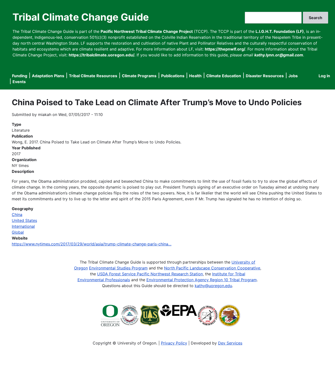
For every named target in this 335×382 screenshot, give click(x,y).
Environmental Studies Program (118, 268)
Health (195, 75)
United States (24, 220)
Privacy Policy (174, 343)
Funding (19, 75)
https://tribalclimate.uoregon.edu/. (102, 54)
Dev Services (230, 343)
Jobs (293, 75)
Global (18, 232)
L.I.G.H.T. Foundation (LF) (280, 31)
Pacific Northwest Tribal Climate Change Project (147, 31)
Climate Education (223, 75)
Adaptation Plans (48, 75)
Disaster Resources (265, 75)
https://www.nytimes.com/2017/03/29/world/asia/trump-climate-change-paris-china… (91, 244)
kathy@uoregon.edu (213, 285)
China (17, 214)
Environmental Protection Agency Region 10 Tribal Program (201, 279)
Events (19, 81)
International (23, 226)
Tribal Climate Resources (93, 75)
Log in (324, 75)
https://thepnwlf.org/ (225, 49)
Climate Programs (139, 75)
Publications (172, 75)
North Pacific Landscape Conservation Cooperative (212, 268)
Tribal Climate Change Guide (81, 17)
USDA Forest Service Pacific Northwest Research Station (150, 273)
